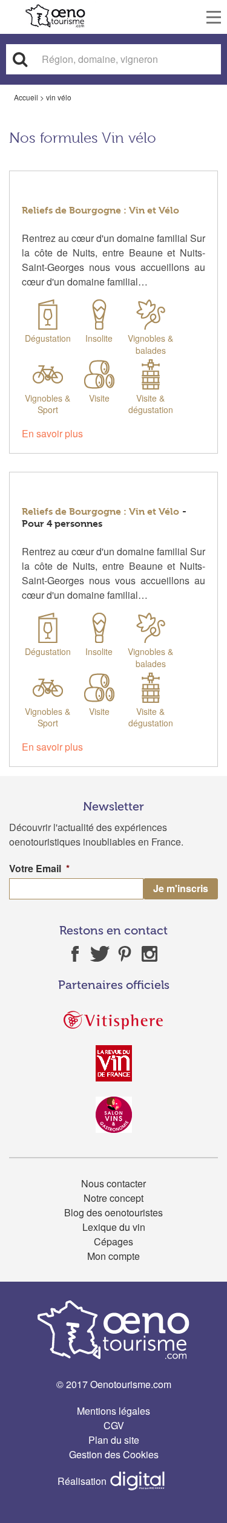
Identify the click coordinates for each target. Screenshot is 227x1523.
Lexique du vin (113, 1227)
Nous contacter (113, 1183)
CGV (114, 1425)
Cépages (113, 1241)
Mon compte (113, 1256)
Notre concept (113, 1198)
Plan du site (113, 1440)
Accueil (26, 97)
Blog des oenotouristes (113, 1212)
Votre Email (39, 869)
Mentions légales (113, 1411)
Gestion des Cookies (114, 1454)
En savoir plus (52, 433)
